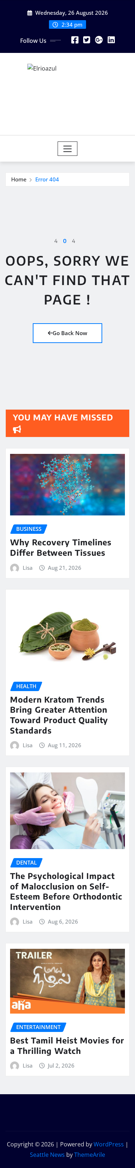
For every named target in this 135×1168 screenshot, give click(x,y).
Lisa (28, 567)
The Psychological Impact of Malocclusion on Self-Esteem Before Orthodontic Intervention (66, 891)
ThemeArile (89, 1155)
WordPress (109, 1144)
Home (19, 179)
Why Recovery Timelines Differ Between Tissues (61, 547)
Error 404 (47, 179)
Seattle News (47, 1155)
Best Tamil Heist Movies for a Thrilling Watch (67, 1045)
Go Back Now (70, 333)
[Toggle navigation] (67, 148)
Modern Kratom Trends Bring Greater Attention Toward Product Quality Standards (59, 714)
